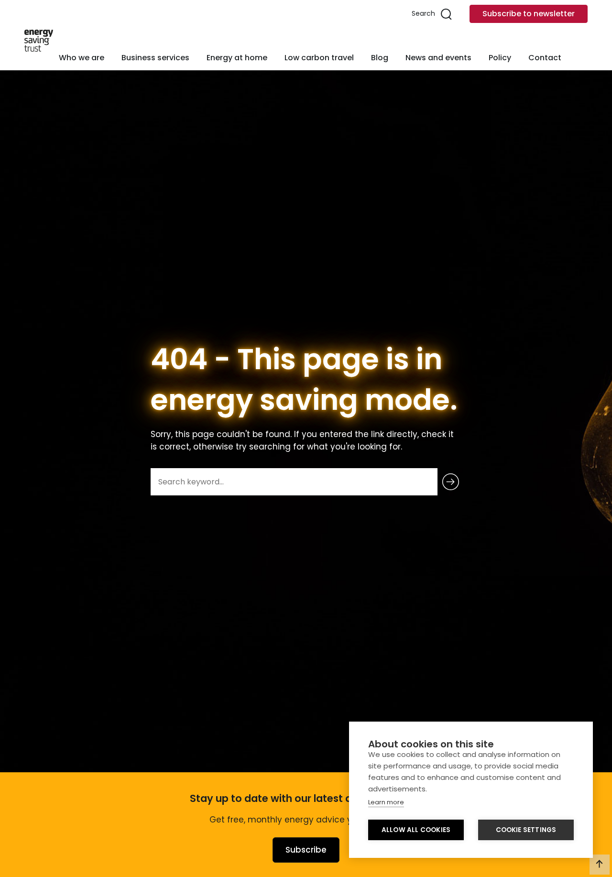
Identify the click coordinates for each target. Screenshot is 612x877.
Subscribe (306, 849)
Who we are (81, 57)
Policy (500, 57)
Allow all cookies (416, 829)
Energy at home (237, 57)
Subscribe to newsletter (528, 13)
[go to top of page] (600, 865)
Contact (544, 57)
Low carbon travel (319, 57)
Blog (379, 57)
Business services (155, 57)
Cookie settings (526, 829)
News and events (438, 57)
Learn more (386, 802)
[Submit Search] (450, 481)
